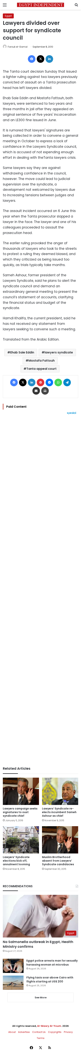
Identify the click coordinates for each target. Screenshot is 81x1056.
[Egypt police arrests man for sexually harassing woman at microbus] (13, 966)
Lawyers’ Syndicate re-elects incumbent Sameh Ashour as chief (59, 812)
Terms (40, 1038)
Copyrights (54, 1032)
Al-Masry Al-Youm (49, 1026)
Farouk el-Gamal (18, 46)
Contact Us (39, 1032)
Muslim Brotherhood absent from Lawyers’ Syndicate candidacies (58, 860)
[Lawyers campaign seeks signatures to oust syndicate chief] (21, 791)
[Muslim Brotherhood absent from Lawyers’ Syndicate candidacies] (60, 839)
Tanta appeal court (41, 369)
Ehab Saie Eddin (22, 352)
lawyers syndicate (58, 352)
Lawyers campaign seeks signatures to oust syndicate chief (20, 812)
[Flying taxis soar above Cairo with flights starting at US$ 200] (13, 983)
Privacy (68, 1032)
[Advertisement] (40, 590)
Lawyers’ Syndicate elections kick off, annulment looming (16, 860)
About (12, 1032)
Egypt (8, 16)
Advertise (24, 1032)
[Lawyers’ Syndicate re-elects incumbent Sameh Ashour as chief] (60, 791)
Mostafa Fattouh (41, 360)
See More (41, 997)
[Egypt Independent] (40, 5)
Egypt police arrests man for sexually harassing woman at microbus (52, 962)
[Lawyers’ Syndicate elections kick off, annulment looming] (21, 839)
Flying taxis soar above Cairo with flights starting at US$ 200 (49, 979)
